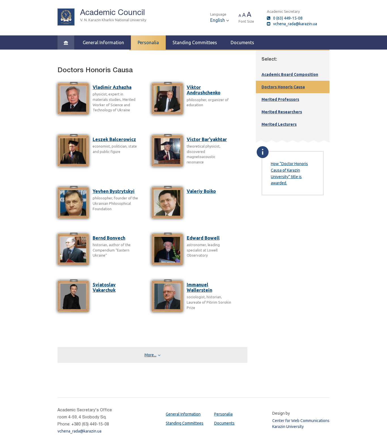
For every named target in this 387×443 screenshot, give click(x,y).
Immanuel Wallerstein (199, 287)
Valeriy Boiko (201, 191)
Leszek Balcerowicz (114, 139)
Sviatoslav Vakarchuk (104, 287)
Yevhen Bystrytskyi (114, 191)
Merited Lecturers (279, 124)
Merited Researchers (281, 112)
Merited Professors (280, 99)
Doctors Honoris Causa (283, 87)
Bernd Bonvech (109, 237)
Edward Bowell (203, 237)
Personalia (148, 42)
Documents (242, 42)
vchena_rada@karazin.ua (295, 24)
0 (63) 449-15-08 (288, 18)
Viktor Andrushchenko (203, 90)
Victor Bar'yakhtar (207, 139)
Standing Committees (195, 42)
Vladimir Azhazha (112, 87)
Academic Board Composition (289, 74)
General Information (103, 42)
